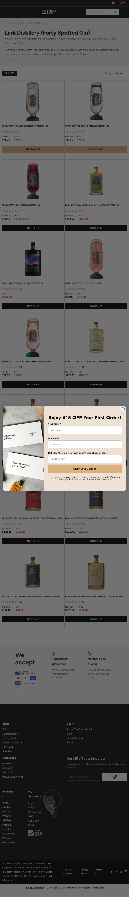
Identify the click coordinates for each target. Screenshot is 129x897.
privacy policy (65, 479)
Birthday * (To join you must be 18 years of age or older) (78, 453)
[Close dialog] (123, 409)
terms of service (88, 479)
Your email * (54, 438)
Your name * (54, 424)
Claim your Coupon (85, 468)
